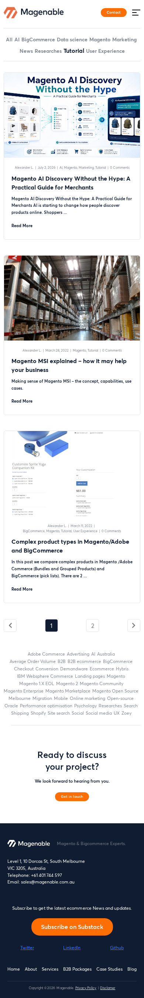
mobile (61, 698)
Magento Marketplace (67, 691)
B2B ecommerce (84, 661)
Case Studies (109, 969)
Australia (106, 654)
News (26, 50)
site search (59, 713)
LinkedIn (71, 947)
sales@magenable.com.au (48, 882)
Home (13, 969)
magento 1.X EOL (36, 683)
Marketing (124, 39)
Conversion (46, 668)
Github (117, 947)
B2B (62, 661)
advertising (78, 654)
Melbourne (19, 698)
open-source (120, 698)
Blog (132, 969)
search (131, 705)
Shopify (38, 713)
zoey (126, 713)
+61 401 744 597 (46, 875)
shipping (20, 713)
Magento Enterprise (24, 691)
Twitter (27, 947)
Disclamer (107, 988)
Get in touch (72, 796)
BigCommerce (38, 39)
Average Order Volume (33, 661)
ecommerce (102, 668)
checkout (24, 668)
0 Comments (120, 167)
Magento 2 (67, 683)
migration (42, 698)
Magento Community (101, 683)
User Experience (105, 50)
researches (110, 705)
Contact (114, 12)
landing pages (90, 676)
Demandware (74, 668)
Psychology (85, 705)
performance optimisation (46, 705)
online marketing (87, 698)
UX (117, 713)
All (9, 39)
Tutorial (74, 50)
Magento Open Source (115, 691)
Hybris (122, 668)
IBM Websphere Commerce (45, 676)
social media (99, 713)
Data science (72, 39)
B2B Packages (77, 969)
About (31, 969)
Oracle (11, 705)
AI (17, 39)
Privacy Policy (85, 988)
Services (50, 969)
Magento (99, 39)
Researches (48, 50)
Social (78, 713)
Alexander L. (24, 167)
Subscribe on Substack (72, 926)
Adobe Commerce (46, 654)
